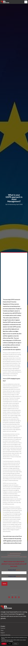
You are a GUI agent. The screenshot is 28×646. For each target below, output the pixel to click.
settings (11, 641)
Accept (4, 643)
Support (3, 632)
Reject (9, 643)
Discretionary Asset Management (14, 554)
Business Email (14, 570)
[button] (25, 2)
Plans (2, 630)
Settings (15, 643)
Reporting (25, 556)
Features (3, 628)
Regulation (20, 556)
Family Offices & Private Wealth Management (9, 556)
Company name (14, 576)
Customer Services (5, 635)
